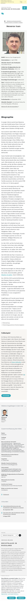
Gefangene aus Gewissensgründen (14, 21)
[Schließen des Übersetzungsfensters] (25, 2)
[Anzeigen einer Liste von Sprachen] (21, 1)
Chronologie (6, 395)
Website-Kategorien (8, 535)
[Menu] (24, 8)
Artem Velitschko (16, 362)
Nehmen (11, 598)
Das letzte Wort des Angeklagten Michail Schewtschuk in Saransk (13, 513)
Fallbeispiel (6, 494)
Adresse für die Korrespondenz (9, 106)
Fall (24, 374)
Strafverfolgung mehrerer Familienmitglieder (13, 325)
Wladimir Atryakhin (6, 275)
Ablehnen (21, 598)
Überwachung (6, 323)
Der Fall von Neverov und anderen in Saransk (13, 22)
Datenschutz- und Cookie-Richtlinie (9, 594)
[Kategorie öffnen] (20, 535)
